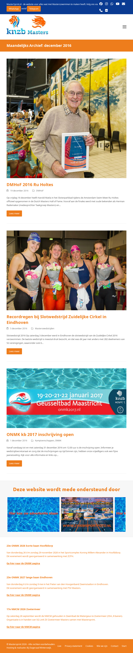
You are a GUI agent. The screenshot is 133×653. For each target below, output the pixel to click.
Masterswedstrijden (44, 328)
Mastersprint (15, 644)
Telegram (33, 8)
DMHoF (39, 190)
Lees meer (14, 213)
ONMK (58, 440)
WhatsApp (14, 8)
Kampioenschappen (44, 440)
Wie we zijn (102, 646)
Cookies (89, 646)
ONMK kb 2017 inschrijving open (40, 434)
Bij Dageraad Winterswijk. (39, 647)
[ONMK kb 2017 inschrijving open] (66, 397)
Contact (114, 646)
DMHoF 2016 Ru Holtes (30, 184)
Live (59, 646)
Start (124, 646)
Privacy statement (73, 646)
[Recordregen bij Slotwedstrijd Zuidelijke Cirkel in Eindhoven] (66, 270)
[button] (124, 26)
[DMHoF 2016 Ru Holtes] (66, 118)
